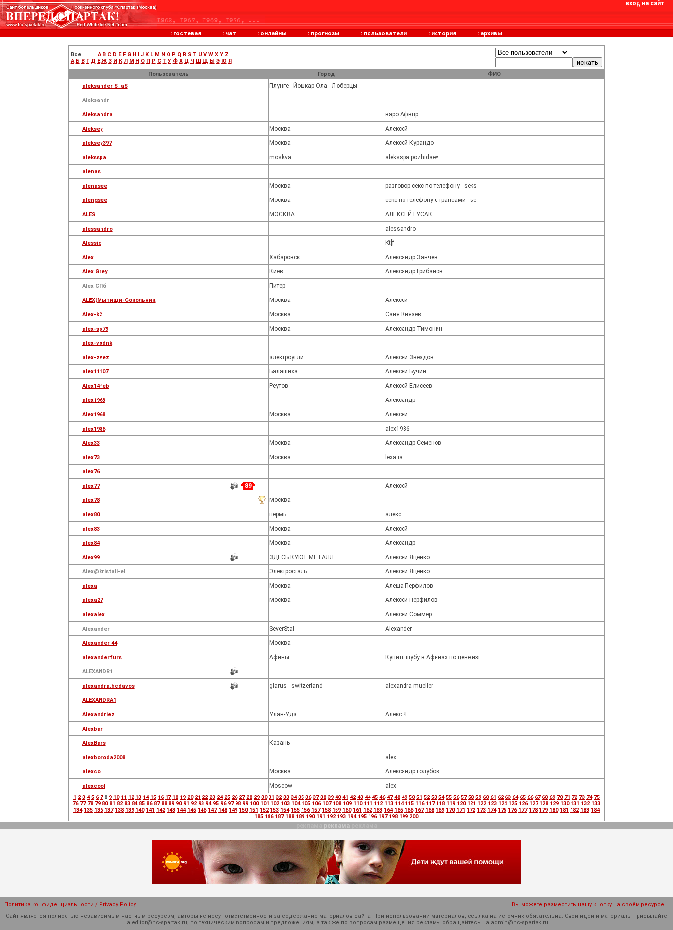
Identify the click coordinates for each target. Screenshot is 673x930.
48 (397, 797)
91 (186, 803)
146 (202, 810)
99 (245, 803)
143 (171, 810)
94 (208, 803)
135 (88, 810)
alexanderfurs (102, 657)
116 (419, 803)
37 (316, 797)
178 (533, 810)
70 (560, 797)
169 (440, 810)
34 (294, 797)
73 (582, 797)
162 (367, 810)
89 (171, 803)
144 (181, 810)
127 (533, 803)
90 (179, 803)
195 (362, 816)
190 (310, 816)
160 (346, 810)
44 (367, 797)
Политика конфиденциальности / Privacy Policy (70, 904)
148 (222, 810)
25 (227, 797)
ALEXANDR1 (97, 671)
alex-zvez (95, 357)
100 (254, 803)
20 (190, 797)
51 (419, 797)
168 (429, 810)
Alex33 (91, 443)
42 (353, 797)
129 (554, 803)
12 (131, 797)
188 (289, 816)
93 (201, 803)
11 (124, 797)
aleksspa (94, 157)
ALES (88, 214)
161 (357, 810)
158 (326, 810)
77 (83, 803)
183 (584, 810)
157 (315, 810)
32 (279, 797)
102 (274, 803)
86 (149, 803)
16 (161, 797)
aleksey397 (97, 143)
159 (336, 810)
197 (382, 816)
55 (449, 797)
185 (258, 816)
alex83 (91, 529)
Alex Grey (95, 271)
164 (388, 810)
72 (574, 797)
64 (515, 797)
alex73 (91, 457)
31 (271, 797)
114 (399, 803)
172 (471, 810)
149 (233, 810)
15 (153, 797)
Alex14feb (95, 386)
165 (398, 810)
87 (157, 803)
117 (430, 803)
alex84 (91, 543)
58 (471, 797)
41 (345, 797)
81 (112, 803)
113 (388, 803)
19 (183, 797)
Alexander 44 (99, 643)
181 (564, 810)
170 (450, 810)
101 (264, 803)
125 (512, 803)
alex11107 (95, 371)
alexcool (93, 786)
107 (326, 803)
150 (243, 810)
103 (285, 803)
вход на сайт (645, 3)
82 (120, 803)
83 (127, 803)
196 (372, 816)
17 (168, 797)
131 (575, 803)
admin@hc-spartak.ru (519, 922)
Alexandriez (98, 714)
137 (108, 810)
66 (530, 797)
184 (595, 810)
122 (481, 803)
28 (249, 797)
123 (492, 803)
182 (574, 810)
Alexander (96, 629)
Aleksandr (95, 100)
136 (98, 810)
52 (427, 797)
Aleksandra (97, 114)
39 (331, 797)
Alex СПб (94, 286)
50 (412, 797)
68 (545, 797)
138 (119, 810)
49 (404, 797)
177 (522, 810)
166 (408, 810)
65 (523, 797)
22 (205, 797)
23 (212, 797)
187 (279, 816)
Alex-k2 (92, 314)
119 (450, 803)
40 (338, 797)
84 (134, 803)
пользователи (385, 33)
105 (306, 803)
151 (253, 810)
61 (493, 797)
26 (234, 797)
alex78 (91, 500)
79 (98, 803)
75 (597, 797)
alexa (89, 586)
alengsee (94, 200)
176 (512, 810)
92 (194, 803)
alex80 (91, 514)
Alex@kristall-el (103, 571)
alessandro (97, 229)
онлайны (273, 33)
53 (434, 797)
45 (375, 797)
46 (382, 797)
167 (419, 810)
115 (409, 803)
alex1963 (93, 400)
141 (150, 810)
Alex (88, 257)
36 (308, 797)
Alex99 (91, 557)
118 (440, 803)
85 (142, 803)
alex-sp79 (95, 329)
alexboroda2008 (103, 757)
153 (274, 810)
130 (564, 803)
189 (300, 816)
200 (413, 816)
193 (341, 816)
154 (284, 810)
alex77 (91, 486)
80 (105, 803)
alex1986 (93, 429)
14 (146, 797)
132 (585, 803)
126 (523, 803)
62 (501, 797)
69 (552, 797)
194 (351, 816)
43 (360, 797)
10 (116, 797)
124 (502, 803)
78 (90, 803)
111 (368, 803)
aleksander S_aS (105, 86)
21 (198, 797)
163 (377, 810)
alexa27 (92, 600)
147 (212, 810)
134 (77, 810)
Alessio (91, 243)
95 (216, 803)
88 (164, 803)
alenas (91, 171)
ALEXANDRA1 (99, 700)
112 (378, 803)
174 (491, 810)
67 (537, 797)
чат (230, 33)
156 (305, 810)
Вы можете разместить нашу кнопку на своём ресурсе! (589, 904)
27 (242, 797)
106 (316, 803)
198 (393, 816)
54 (441, 797)
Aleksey (92, 129)
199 (403, 816)
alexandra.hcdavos (108, 686)
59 (478, 797)
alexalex (93, 614)
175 (502, 810)
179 (543, 810)
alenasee (94, 186)
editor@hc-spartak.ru (159, 922)
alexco (91, 771)
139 (129, 810)
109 (347, 803)
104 (295, 803)
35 (301, 797)
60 (486, 797)
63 (508, 797)
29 (257, 797)
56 (456, 797)
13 (138, 797)
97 (231, 803)
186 (269, 816)
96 (223, 803)
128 (543, 803)
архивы (491, 33)
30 (264, 797)
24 (220, 797)
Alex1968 (93, 414)
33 (286, 797)
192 (331, 816)
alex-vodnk (97, 343)
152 (264, 810)
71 (567, 797)
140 (139, 810)
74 (589, 797)
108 (337, 803)
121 (471, 803)
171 (460, 810)
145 (191, 810)
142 (160, 810)
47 (390, 797)
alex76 (91, 471)
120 (461, 803)
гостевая (187, 33)
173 (481, 810)
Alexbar (92, 729)
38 (323, 797)
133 (595, 803)
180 (553, 810)
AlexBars (94, 743)
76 (75, 803)
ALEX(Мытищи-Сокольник (119, 300)
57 (464, 797)
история (443, 33)
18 (175, 797)
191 (320, 816)
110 (357, 803)
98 (238, 803)
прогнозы (325, 33)
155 (295, 810)
